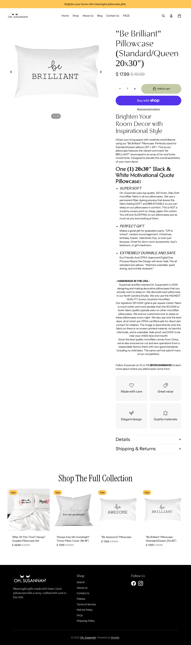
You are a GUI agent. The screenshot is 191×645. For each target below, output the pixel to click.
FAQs (80, 615)
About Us (82, 587)
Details (123, 439)
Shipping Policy (86, 620)
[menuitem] (65, 16)
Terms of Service (86, 604)
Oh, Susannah (88, 637)
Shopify (115, 637)
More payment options (148, 109)
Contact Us (83, 593)
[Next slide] (100, 72)
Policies (81, 598)
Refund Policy (85, 609)
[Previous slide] (11, 72)
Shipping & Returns (136, 448)
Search (81, 582)
